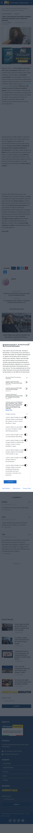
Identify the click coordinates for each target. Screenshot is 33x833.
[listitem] (16, 378)
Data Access (16, 488)
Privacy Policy (27, 488)
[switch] (25, 382)
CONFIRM (10, 481)
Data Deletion (6, 488)
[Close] (29, 345)
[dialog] (16, 416)
